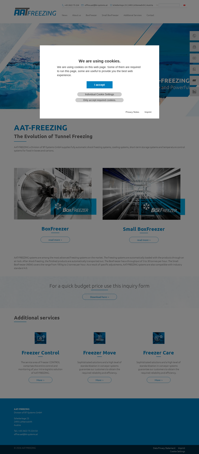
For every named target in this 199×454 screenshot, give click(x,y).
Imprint (148, 112)
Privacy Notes (132, 112)
